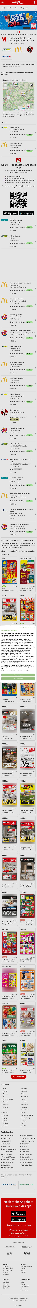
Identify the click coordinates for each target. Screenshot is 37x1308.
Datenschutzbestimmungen (26, 627)
